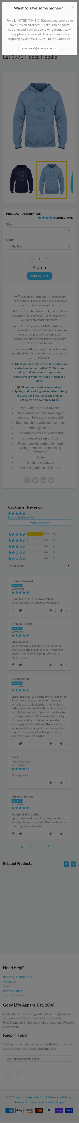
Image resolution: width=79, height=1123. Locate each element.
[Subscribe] (55, 48)
